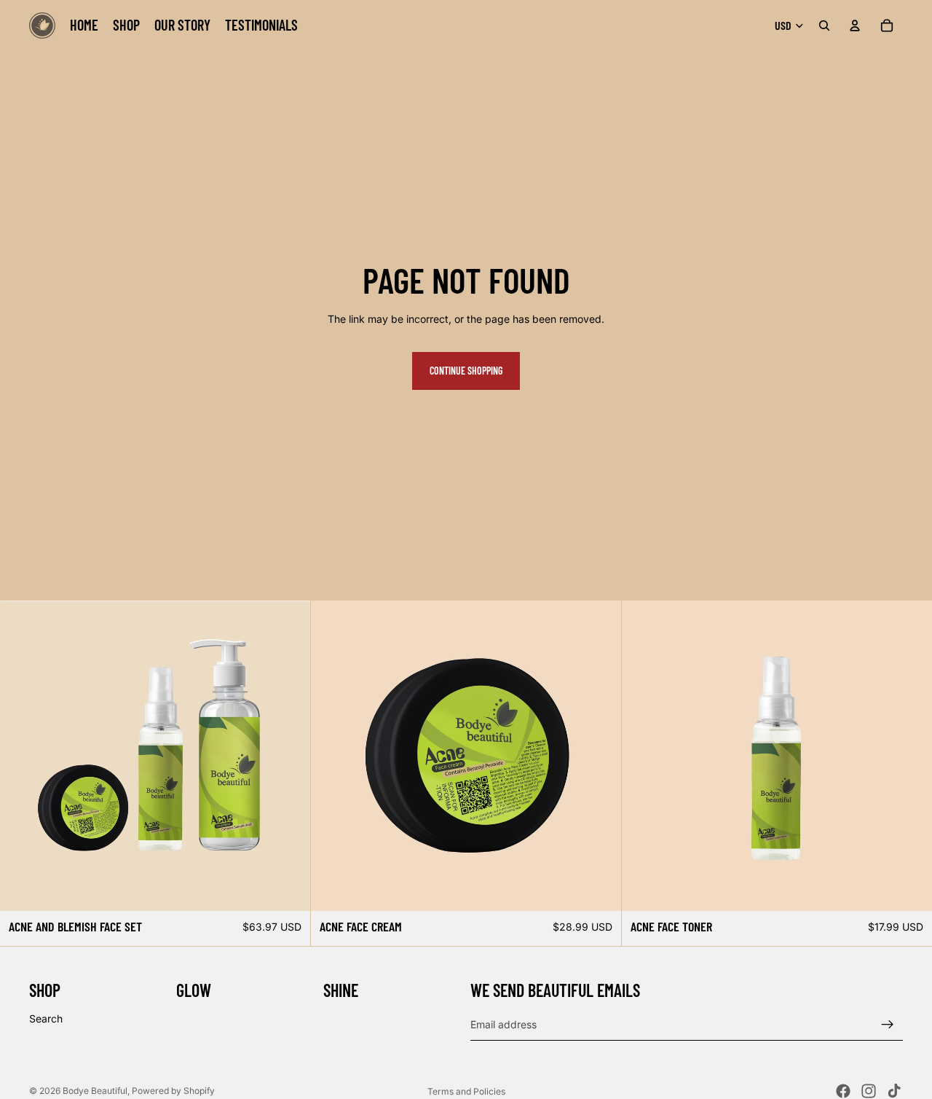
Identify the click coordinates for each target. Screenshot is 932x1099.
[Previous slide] (644, 756)
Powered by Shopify (173, 1090)
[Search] (824, 25)
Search (46, 1018)
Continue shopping (466, 370)
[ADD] (288, 889)
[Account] (855, 25)
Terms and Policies (466, 1091)
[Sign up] (887, 1024)
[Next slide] (910, 756)
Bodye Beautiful (95, 1090)
